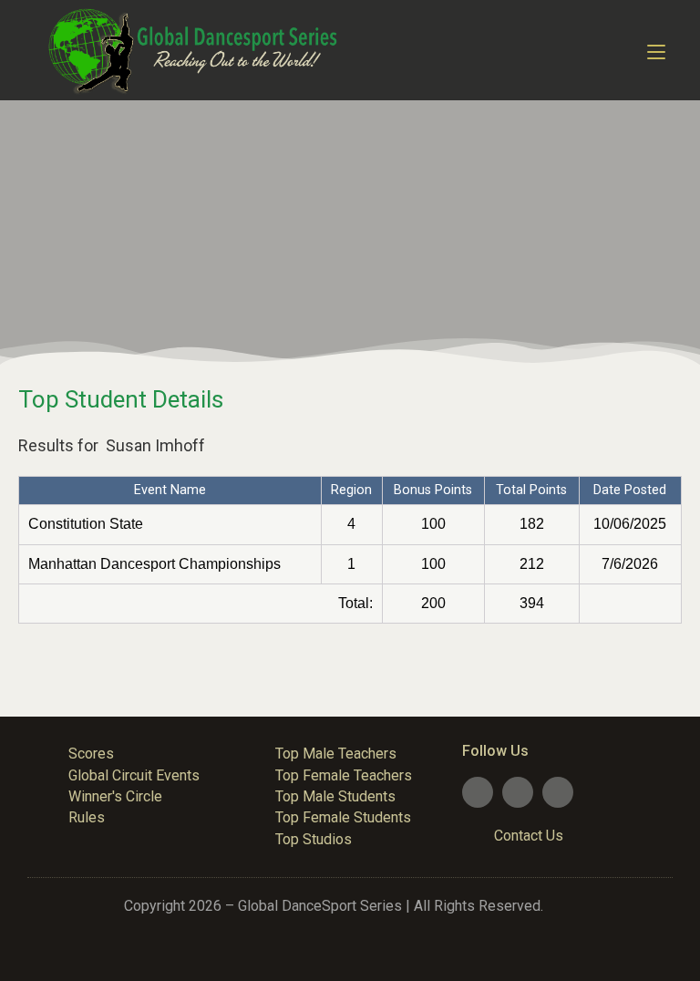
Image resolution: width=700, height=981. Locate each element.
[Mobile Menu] (656, 50)
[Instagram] (557, 792)
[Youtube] (517, 792)
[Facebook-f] (477, 792)
